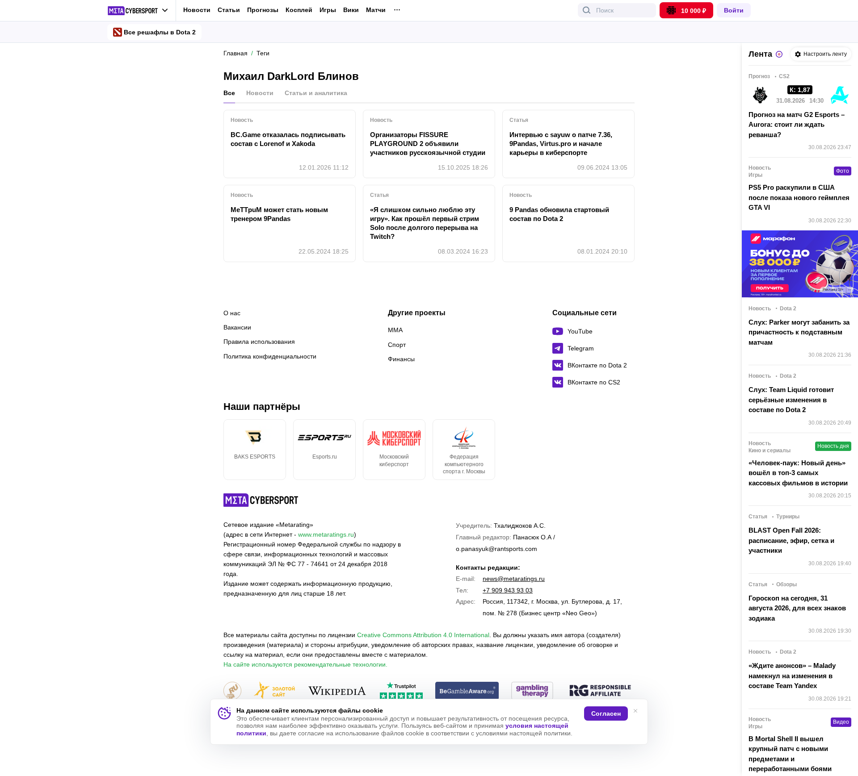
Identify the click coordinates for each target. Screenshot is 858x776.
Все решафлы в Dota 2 (160, 32)
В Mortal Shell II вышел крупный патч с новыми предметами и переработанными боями (790, 754)
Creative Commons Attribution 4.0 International (423, 634)
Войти (734, 10)
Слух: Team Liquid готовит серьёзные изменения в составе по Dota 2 (791, 399)
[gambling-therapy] (532, 691)
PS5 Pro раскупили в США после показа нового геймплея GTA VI (799, 197)
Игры (328, 10)
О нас (231, 313)
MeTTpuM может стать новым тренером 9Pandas (279, 214)
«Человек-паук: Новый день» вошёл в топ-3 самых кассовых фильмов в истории (798, 473)
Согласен (606, 713)
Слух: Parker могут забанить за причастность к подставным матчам (799, 332)
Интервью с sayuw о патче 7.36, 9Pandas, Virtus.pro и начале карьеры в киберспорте (560, 143)
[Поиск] (587, 10)
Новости (196, 9)
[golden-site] (274, 691)
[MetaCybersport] (260, 500)
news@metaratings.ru (514, 578)
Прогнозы (262, 9)
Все (229, 92)
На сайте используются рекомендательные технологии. (305, 664)
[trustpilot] (401, 691)
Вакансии (237, 327)
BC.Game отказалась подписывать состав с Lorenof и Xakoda (288, 139)
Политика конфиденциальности (269, 356)
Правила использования (259, 341)
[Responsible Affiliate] (600, 691)
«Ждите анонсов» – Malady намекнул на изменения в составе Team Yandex (792, 675)
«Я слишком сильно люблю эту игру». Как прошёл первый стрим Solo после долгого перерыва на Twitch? (424, 223)
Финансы (401, 359)
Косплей (299, 10)
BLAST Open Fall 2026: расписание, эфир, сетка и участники (791, 540)
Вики (351, 10)
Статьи (229, 9)
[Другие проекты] (137, 10)
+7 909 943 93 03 (508, 590)
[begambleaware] (467, 691)
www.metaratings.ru (326, 534)
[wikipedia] (337, 691)
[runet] (232, 691)
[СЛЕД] (634, 449)
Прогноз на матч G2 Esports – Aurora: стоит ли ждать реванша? (797, 124)
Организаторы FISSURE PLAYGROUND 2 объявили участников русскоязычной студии (427, 143)
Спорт (397, 344)
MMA (395, 330)
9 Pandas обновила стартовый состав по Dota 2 (559, 214)
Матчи (376, 10)
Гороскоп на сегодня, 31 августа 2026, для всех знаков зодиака (797, 608)
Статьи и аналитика (316, 92)
